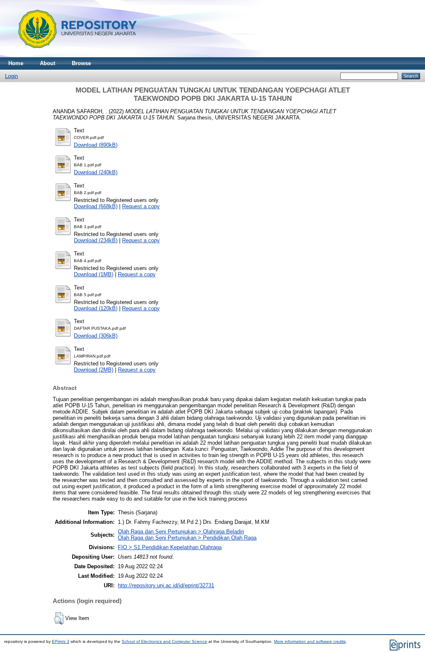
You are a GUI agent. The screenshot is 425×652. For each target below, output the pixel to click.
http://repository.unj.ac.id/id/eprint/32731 (166, 585)
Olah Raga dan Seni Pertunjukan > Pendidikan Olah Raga (187, 538)
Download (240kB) (95, 172)
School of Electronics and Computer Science (164, 641)
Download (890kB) (95, 145)
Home (15, 63)
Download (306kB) (95, 336)
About (47, 63)
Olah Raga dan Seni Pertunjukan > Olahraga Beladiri (181, 531)
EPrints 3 (60, 641)
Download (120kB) (95, 308)
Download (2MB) (93, 370)
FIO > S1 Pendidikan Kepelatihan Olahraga (170, 547)
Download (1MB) (93, 274)
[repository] (74, 55)
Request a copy (141, 206)
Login (11, 76)
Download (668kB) (95, 206)
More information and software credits (310, 641)
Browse (81, 63)
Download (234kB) (95, 240)
